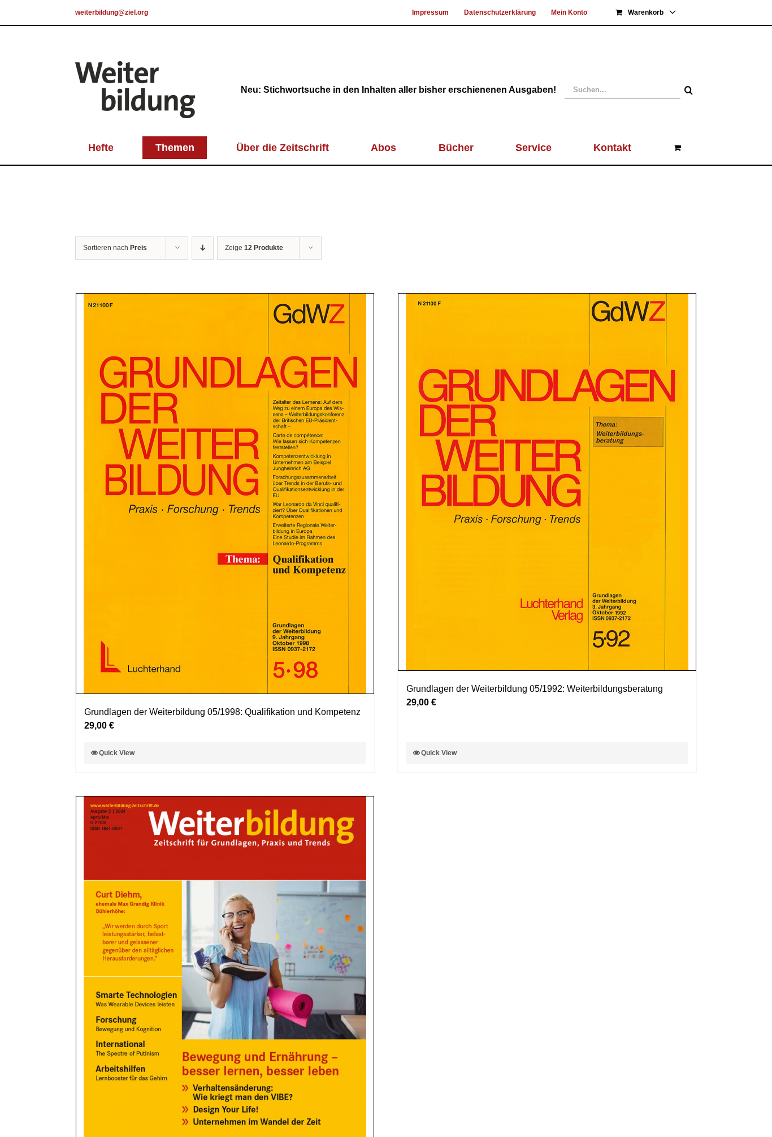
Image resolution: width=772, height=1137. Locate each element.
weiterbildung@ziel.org (111, 12)
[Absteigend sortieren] (203, 248)
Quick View (117, 753)
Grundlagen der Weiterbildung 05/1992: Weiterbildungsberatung (534, 689)
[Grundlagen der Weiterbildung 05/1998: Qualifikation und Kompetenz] (225, 493)
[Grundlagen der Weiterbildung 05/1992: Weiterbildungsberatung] (547, 482)
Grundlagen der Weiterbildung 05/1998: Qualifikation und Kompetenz (222, 712)
